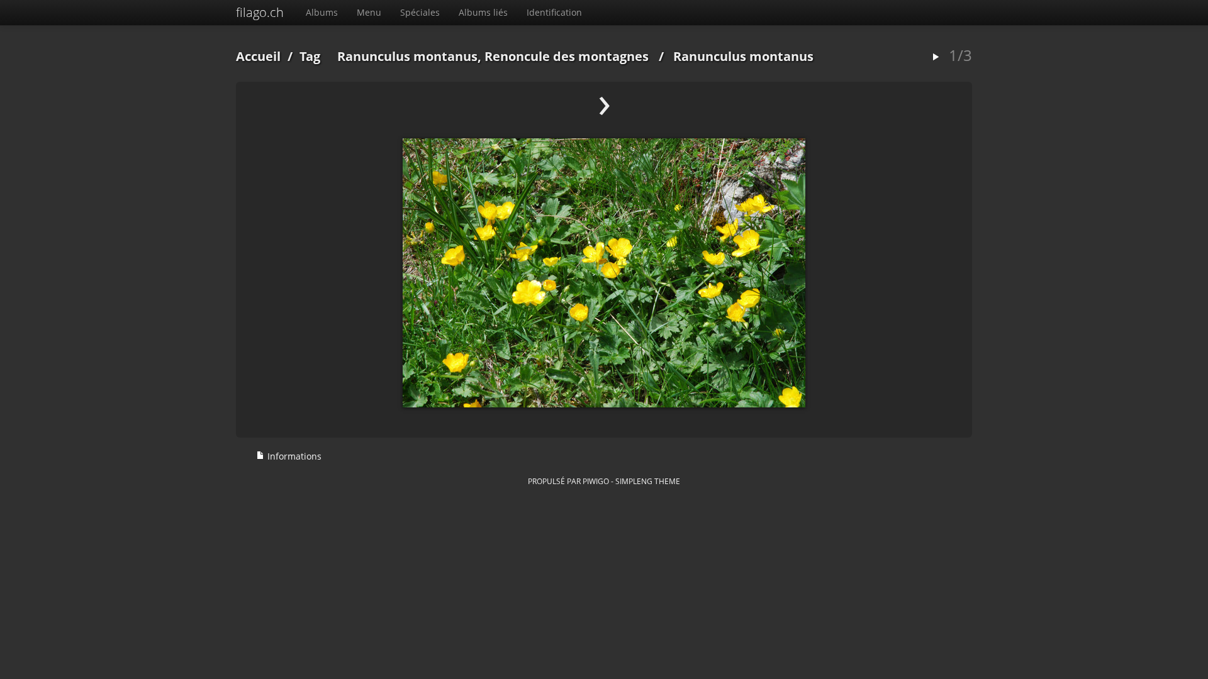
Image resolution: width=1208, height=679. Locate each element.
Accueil (258, 56)
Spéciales (420, 12)
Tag (309, 56)
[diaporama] (935, 57)
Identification (554, 12)
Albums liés (483, 12)
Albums (322, 12)
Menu (369, 12)
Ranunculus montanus (743, 56)
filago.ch (260, 12)
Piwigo (596, 481)
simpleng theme (647, 481)
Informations (293, 456)
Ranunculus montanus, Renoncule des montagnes (493, 56)
